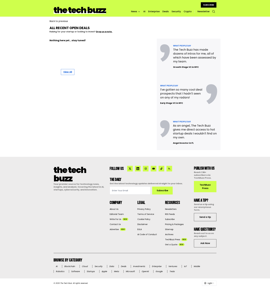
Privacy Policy (144, 209)
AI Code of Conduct (147, 234)
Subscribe (162, 190)
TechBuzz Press (205, 186)
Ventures (172, 266)
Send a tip (205, 217)
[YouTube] (153, 168)
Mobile (197, 266)
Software (75, 271)
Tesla (172, 271)
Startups (91, 271)
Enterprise (154, 11)
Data (111, 266)
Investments (139, 266)
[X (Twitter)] (130, 168)
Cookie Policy (143, 219)
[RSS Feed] (169, 168)
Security (176, 11)
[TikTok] (161, 168)
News (134, 11)
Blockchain (69, 266)
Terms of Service (145, 214)
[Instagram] (145, 168)
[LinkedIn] (138, 168)
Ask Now (205, 243)
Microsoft (130, 271)
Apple (104, 271)
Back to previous (59, 21)
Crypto (188, 11)
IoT (185, 266)
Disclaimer (142, 224)
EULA (139, 229)
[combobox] (209, 283)
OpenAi (145, 271)
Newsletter (203, 11)
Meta (116, 271)
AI (144, 11)
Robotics (60, 271)
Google (159, 271)
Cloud (85, 266)
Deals (165, 11)
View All (67, 72)
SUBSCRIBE (208, 5)
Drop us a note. (104, 31)
